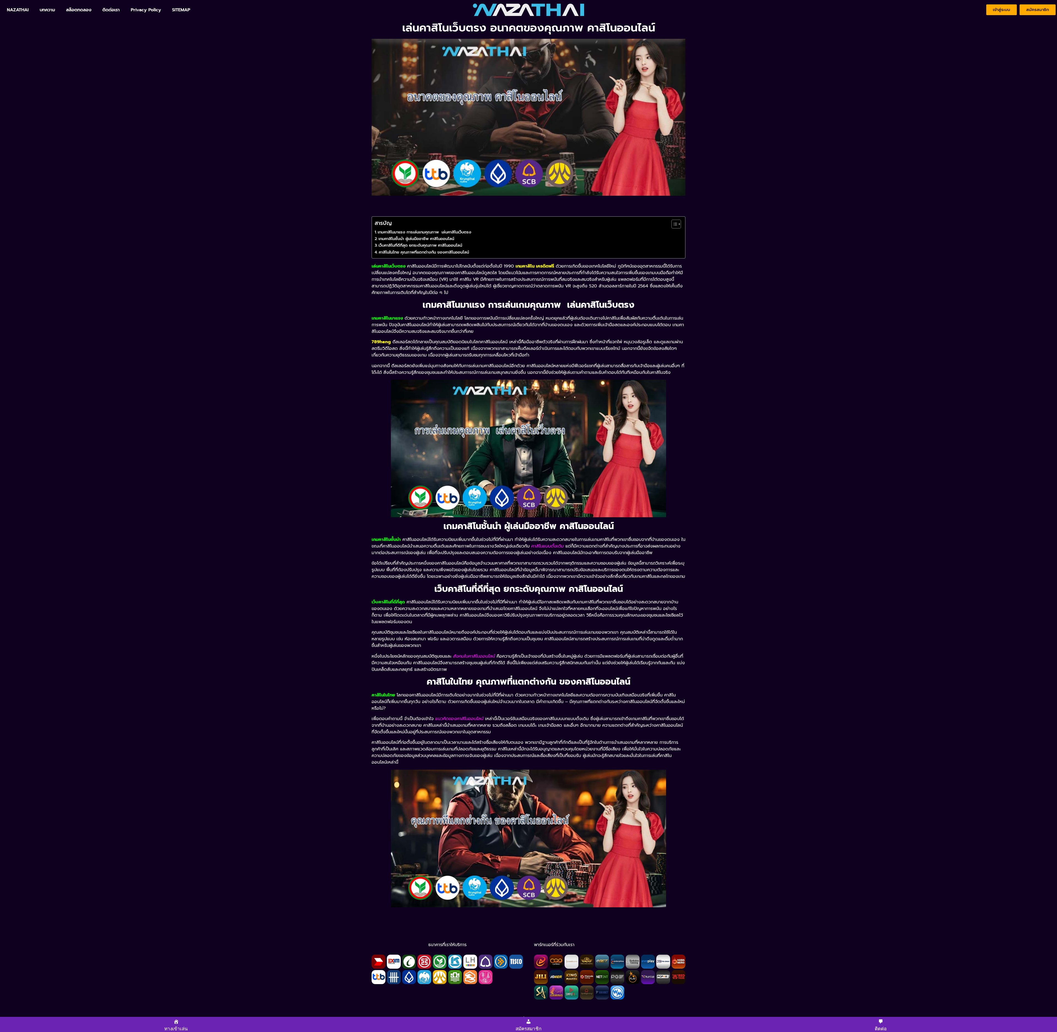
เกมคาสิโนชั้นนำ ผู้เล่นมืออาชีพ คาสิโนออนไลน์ (416, 239)
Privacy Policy (146, 10)
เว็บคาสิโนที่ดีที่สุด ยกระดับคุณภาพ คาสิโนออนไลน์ (420, 245)
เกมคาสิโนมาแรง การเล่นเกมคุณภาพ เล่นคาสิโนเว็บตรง (424, 232)
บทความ (47, 10)
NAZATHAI (18, 10)
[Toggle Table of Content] (673, 224)
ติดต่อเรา (111, 10)
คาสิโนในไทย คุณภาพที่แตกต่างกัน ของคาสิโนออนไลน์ (424, 252)
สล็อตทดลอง (78, 10)
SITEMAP (181, 10)
